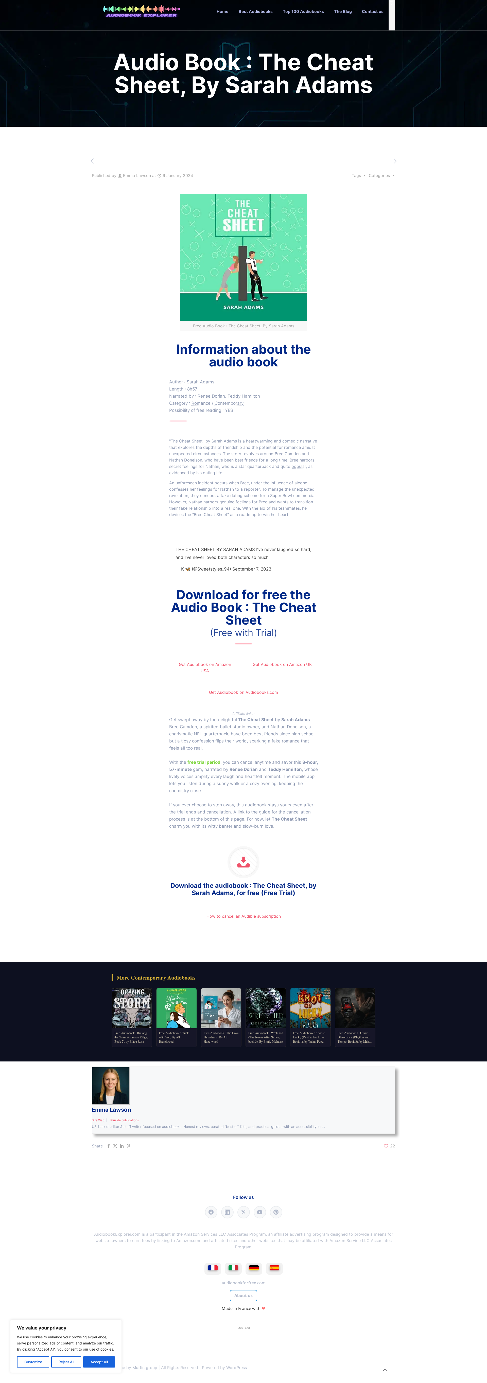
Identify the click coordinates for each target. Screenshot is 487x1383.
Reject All (66, 1362)
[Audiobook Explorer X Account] (243, 1212)
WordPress (236, 1367)
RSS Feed (243, 1328)
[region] (66, 1346)
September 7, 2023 (251, 569)
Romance (201, 403)
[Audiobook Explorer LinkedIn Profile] (227, 1212)
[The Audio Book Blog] (141, 11)
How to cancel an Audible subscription (243, 916)
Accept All (99, 1362)
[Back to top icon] (384, 1370)
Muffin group (144, 1367)
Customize (33, 1362)
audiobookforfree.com (244, 1283)
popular (298, 466)
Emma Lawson (137, 175)
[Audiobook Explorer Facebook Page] (211, 1212)
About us (243, 1295)
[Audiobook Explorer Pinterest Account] (276, 1212)
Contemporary (229, 403)
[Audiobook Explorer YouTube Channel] (260, 1212)
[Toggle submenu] (256, 26)
